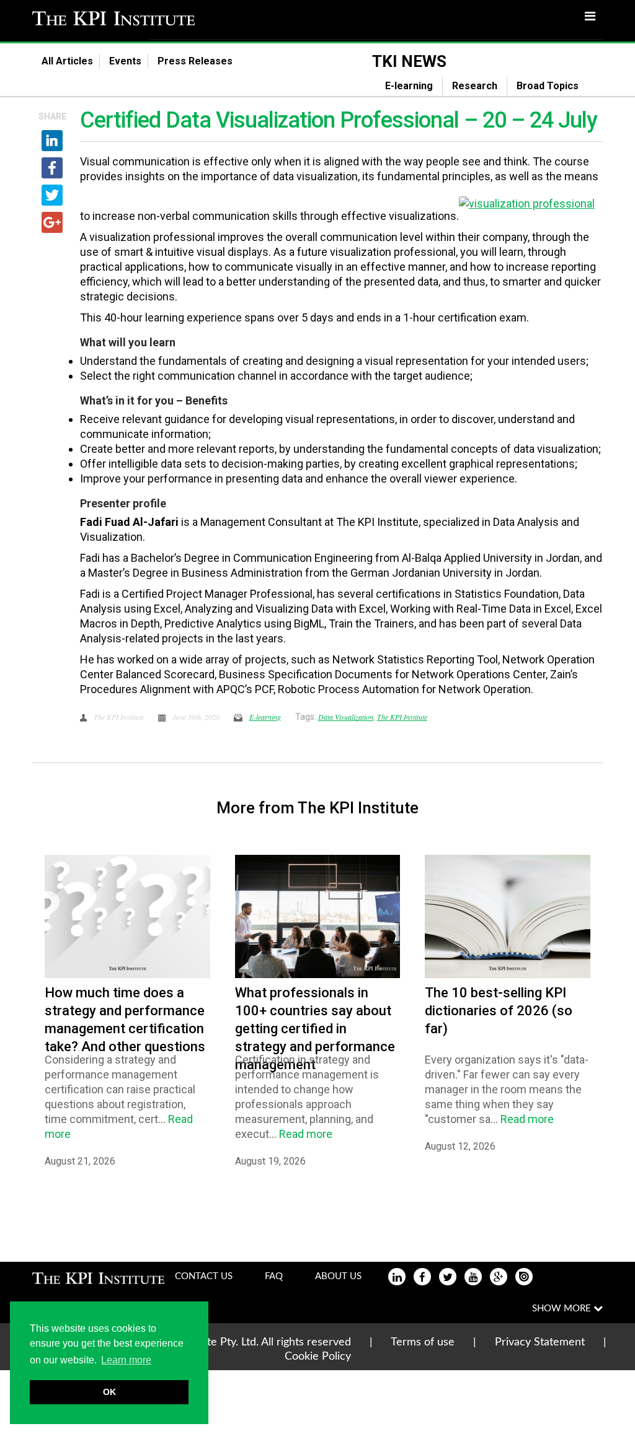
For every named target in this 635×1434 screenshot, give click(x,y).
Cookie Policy (318, 1356)
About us (338, 1276)
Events (125, 61)
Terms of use (423, 1342)
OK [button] (109, 1392)
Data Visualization (345, 717)
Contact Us (204, 1276)
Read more (305, 1133)
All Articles (67, 61)
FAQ (274, 1276)
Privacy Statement (540, 1342)
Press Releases (202, 61)
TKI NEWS (409, 61)
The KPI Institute (402, 717)
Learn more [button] (126, 1360)
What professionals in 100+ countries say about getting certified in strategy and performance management (315, 1028)
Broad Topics (555, 86)
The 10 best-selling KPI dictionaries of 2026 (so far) (498, 1010)
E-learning (409, 86)
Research (474, 86)
